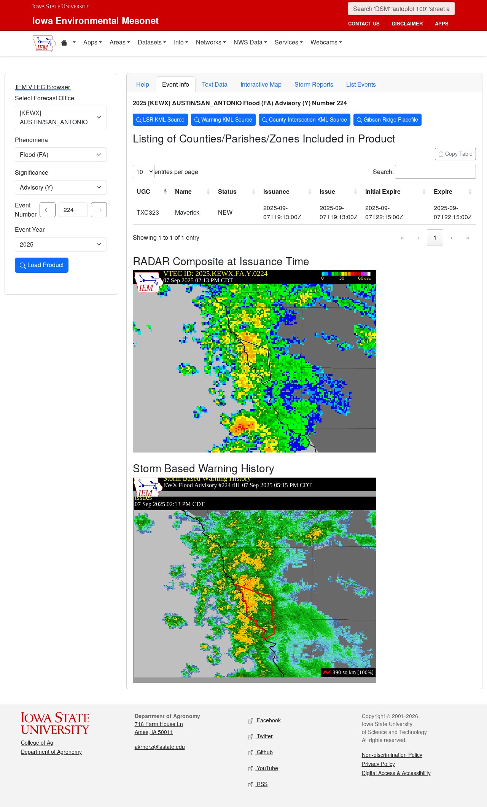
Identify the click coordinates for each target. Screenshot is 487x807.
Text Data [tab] (215, 84)
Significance (31, 172)
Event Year (30, 229)
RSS (261, 784)
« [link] (402, 237)
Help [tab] (142, 84)
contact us (364, 23)
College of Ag (37, 742)
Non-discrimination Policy (392, 754)
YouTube (266, 768)
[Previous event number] (48, 209)
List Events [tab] (361, 84)
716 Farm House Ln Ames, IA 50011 (159, 728)
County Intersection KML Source (307, 119)
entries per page (176, 171)
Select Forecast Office (44, 97)
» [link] (467, 237)
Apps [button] (90, 42)
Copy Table (458, 153)
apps (442, 23)
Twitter (264, 736)
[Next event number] (99, 209)
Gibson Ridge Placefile (390, 119)
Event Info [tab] (175, 84)
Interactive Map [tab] (261, 84)
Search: (383, 171)
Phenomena (31, 139)
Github (264, 752)
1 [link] (435, 237)
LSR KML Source (163, 119)
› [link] (451, 237)
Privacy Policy (378, 763)
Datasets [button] (150, 42)
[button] (68, 43)
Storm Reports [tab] (313, 84)
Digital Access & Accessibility (396, 773)
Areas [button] (118, 42)
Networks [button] (208, 42)
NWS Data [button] (248, 42)
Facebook (268, 720)
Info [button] (179, 42)
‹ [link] (419, 237)
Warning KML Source (226, 119)
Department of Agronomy (51, 751)
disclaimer (407, 23)
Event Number (26, 209)
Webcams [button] (323, 42)
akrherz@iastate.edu (160, 746)
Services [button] (286, 42)
